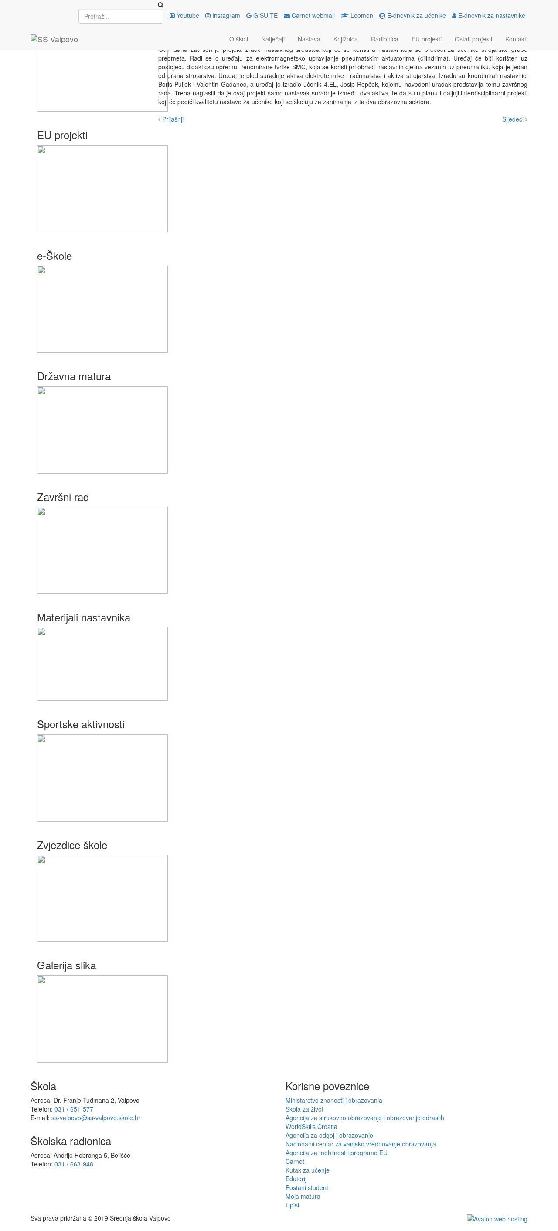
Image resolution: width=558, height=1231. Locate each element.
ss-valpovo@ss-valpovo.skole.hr (95, 1117)
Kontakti (516, 38)
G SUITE (265, 15)
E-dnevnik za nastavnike (490, 15)
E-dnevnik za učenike (415, 15)
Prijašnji (173, 119)
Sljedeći (513, 119)
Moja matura (303, 1196)
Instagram (225, 15)
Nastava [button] (309, 38)
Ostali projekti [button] (473, 38)
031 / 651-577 (73, 1109)
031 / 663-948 (73, 1163)
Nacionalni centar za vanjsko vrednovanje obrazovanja (361, 1143)
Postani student (307, 1187)
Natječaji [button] (273, 38)
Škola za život (304, 1109)
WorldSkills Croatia (311, 1126)
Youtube (187, 15)
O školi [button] (238, 38)
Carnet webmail (312, 15)
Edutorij (296, 1178)
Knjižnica (345, 38)
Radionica (384, 38)
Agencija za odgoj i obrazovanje (329, 1135)
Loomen (361, 15)
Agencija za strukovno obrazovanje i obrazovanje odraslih (365, 1117)
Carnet (295, 1161)
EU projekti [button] (427, 38)
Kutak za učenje (308, 1170)
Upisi (292, 1204)
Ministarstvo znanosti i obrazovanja (334, 1100)
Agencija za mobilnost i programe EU (337, 1152)
